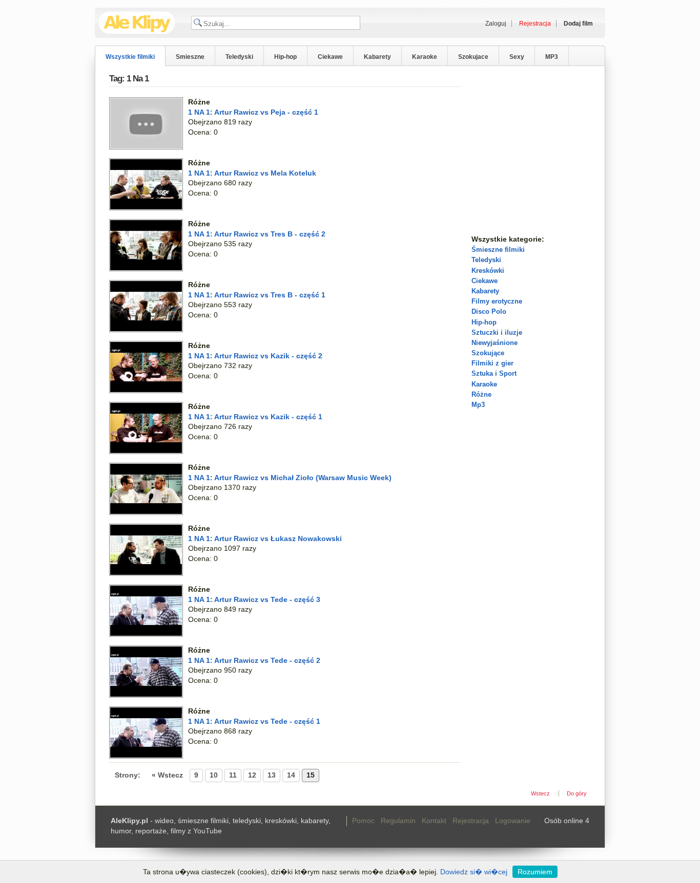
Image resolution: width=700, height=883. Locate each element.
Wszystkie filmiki (130, 56)
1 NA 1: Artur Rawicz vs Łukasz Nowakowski (265, 538)
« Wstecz (167, 775)
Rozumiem (535, 872)
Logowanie (512, 820)
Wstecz (540, 793)
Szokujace (473, 56)
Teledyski (239, 56)
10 (214, 775)
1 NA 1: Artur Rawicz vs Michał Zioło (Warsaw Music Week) (290, 477)
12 (252, 775)
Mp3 (478, 404)
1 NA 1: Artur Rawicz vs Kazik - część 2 (255, 356)
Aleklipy (137, 22)
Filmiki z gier (492, 363)
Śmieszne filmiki (498, 249)
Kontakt (434, 820)
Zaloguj (495, 23)
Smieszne (190, 56)
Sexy (516, 56)
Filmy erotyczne (496, 301)
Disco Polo (488, 311)
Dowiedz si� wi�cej (473, 872)
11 (233, 775)
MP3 (551, 56)
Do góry (577, 793)
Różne (481, 394)
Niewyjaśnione (494, 343)
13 (271, 775)
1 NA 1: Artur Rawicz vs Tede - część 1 (254, 721)
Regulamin (398, 820)
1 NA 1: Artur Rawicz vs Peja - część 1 (253, 112)
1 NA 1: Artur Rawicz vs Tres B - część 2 (256, 234)
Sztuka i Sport (494, 373)
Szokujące (487, 353)
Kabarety (377, 56)
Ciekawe (330, 56)
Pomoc (363, 820)
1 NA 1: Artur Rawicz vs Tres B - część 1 (256, 295)
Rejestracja (470, 820)
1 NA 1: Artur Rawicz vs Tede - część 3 (254, 599)
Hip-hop (285, 56)
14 (291, 775)
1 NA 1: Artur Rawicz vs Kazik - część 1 (255, 417)
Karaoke (424, 56)
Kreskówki (487, 270)
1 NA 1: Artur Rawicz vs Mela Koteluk (252, 173)
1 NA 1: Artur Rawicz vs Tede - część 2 (254, 660)
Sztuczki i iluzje (496, 332)
